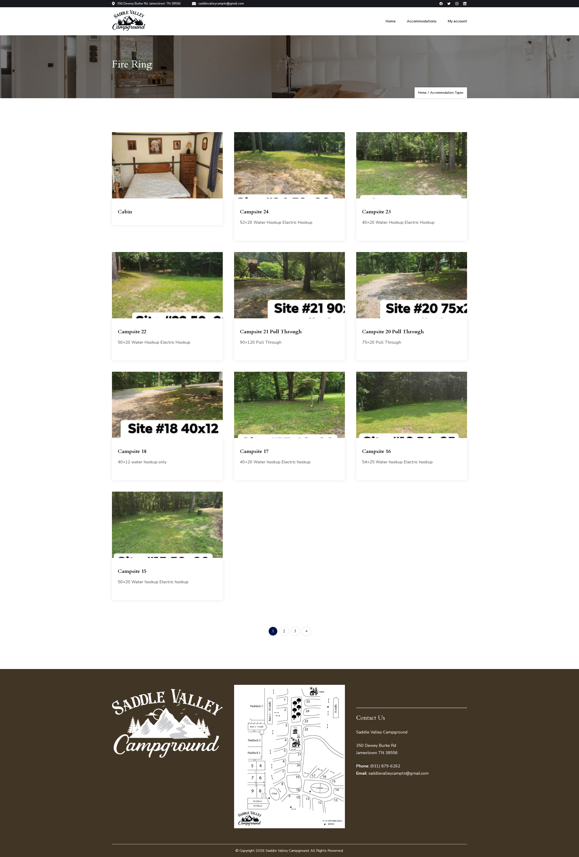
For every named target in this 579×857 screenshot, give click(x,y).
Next (306, 631)
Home (391, 21)
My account (457, 21)
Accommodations (422, 21)
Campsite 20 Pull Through (393, 331)
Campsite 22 (132, 331)
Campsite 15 (132, 571)
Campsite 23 (376, 211)
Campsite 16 (376, 451)
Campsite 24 (254, 211)
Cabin (125, 211)
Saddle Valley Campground (287, 850)
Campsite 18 (132, 451)
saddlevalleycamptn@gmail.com (221, 4)
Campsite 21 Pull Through (271, 331)
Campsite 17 (254, 451)
